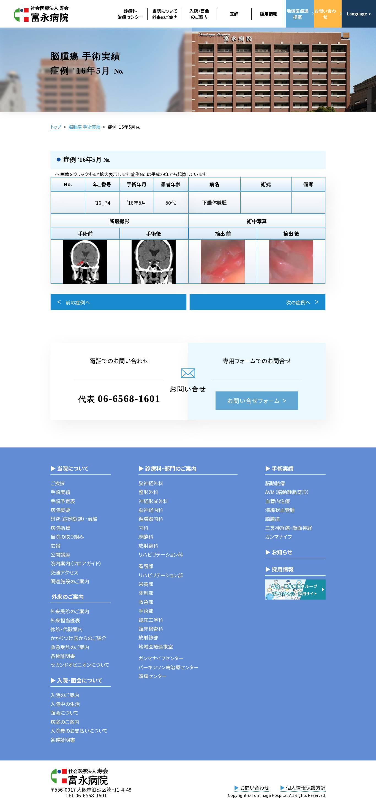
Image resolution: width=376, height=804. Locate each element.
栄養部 (145, 583)
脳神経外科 (150, 483)
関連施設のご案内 (69, 581)
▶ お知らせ (278, 552)
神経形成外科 (153, 500)
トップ (55, 126)
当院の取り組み (67, 536)
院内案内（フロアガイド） (76, 563)
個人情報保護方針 (303, 787)
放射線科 (148, 545)
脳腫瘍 (272, 518)
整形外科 (148, 491)
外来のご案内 (67, 596)
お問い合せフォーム (253, 400)
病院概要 (60, 509)
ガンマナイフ (278, 536)
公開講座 (60, 554)
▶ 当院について (69, 468)
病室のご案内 (64, 721)
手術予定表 (62, 500)
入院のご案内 (64, 694)
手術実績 (60, 491)
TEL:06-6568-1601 (86, 795)
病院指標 (60, 527)
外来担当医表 (65, 620)
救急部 (145, 601)
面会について (64, 712)
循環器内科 (150, 518)
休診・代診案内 (66, 629)
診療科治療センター (130, 13)
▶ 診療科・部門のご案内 (167, 468)
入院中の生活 (65, 703)
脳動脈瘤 (275, 483)
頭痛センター (152, 675)
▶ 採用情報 (279, 569)
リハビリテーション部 (160, 575)
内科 (143, 527)
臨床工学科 (150, 619)
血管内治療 (277, 500)
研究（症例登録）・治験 (73, 518)
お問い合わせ (325, 14)
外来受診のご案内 (69, 611)
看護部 (145, 566)
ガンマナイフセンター (161, 658)
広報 (55, 545)
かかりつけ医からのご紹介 (78, 637)
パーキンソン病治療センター (168, 667)
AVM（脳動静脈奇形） (287, 491)
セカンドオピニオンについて (80, 664)
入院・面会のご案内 (199, 13)
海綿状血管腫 (280, 509)
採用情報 (268, 13)
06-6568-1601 (129, 398)
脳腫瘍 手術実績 (84, 126)
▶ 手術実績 (279, 468)
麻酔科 (145, 536)
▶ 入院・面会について (76, 680)
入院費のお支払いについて (79, 730)
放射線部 (148, 637)
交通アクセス (64, 572)
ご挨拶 (57, 483)
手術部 (145, 610)
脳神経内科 (150, 509)
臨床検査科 (150, 628)
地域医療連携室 (298, 14)
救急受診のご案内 (69, 647)
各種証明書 (62, 655)
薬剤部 (145, 592)
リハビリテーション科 (160, 554)
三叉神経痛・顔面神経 (288, 527)
